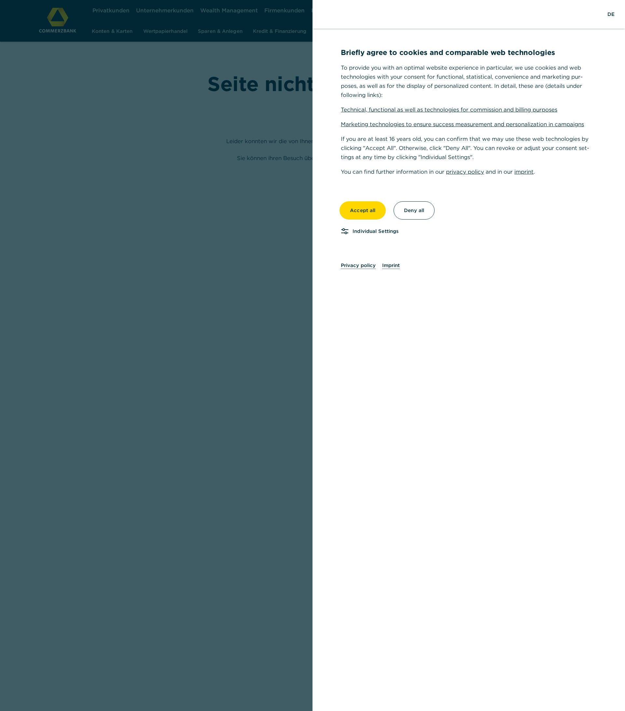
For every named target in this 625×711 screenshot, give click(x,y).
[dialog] (312, 355)
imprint (524, 171)
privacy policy (465, 171)
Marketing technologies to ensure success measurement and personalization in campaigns (462, 124)
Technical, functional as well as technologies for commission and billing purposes (449, 109)
